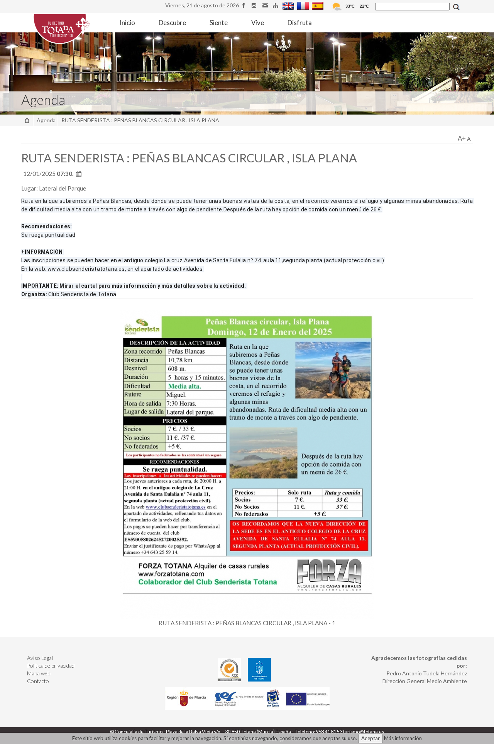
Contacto (38, 681)
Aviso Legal (40, 658)
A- (470, 138)
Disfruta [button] (300, 23)
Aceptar (370, 738)
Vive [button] (257, 23)
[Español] (318, 5)
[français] (304, 5)
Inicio (127, 23)
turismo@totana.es (363, 732)
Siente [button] (219, 23)
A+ (462, 138)
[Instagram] (255, 5)
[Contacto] (266, 5)
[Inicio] (27, 120)
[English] (289, 5)
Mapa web (38, 673)
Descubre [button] (172, 23)
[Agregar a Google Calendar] (78, 173)
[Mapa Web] (276, 5)
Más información (403, 738)
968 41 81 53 (329, 732)
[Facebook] (245, 5)
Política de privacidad (50, 665)
